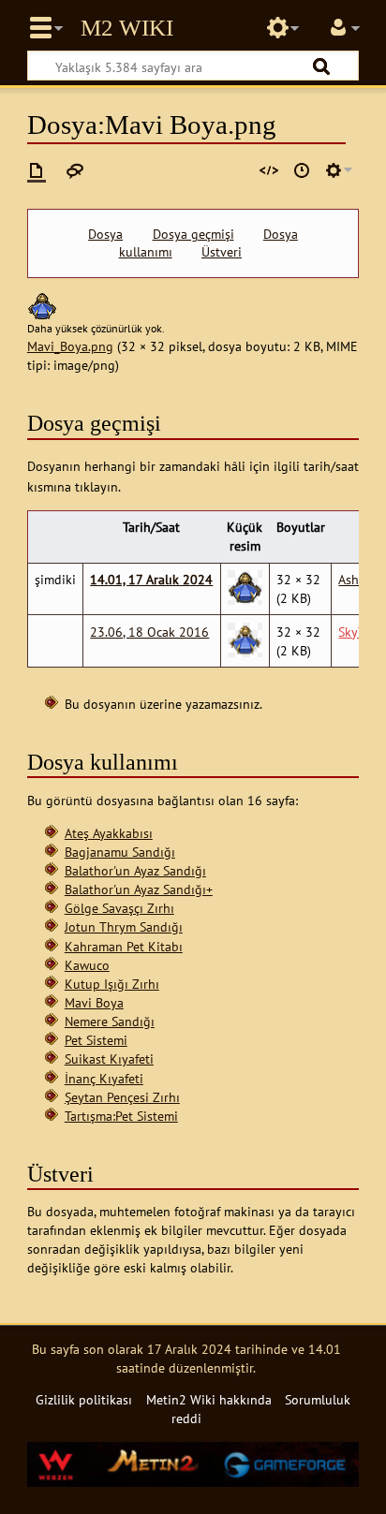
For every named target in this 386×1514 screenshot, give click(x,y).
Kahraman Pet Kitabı (124, 946)
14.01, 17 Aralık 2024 (151, 579)
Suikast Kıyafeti (109, 1058)
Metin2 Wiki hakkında (209, 1399)
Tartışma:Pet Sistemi (121, 1115)
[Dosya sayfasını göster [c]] (36, 170)
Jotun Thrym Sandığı (124, 926)
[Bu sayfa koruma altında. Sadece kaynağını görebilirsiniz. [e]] (269, 170)
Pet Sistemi (96, 1040)
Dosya (105, 234)
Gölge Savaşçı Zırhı (119, 908)
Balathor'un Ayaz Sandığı (135, 870)
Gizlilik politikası (84, 1399)
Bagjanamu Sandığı (120, 851)
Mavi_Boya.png (70, 346)
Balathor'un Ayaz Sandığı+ (139, 889)
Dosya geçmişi (193, 234)
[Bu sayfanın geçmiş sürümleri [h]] (301, 170)
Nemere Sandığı (110, 1021)
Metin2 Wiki (127, 28)
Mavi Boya (94, 1002)
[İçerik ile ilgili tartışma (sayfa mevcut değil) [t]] (75, 170)
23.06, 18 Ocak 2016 (149, 631)
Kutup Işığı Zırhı (112, 983)
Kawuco (87, 965)
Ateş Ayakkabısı (109, 833)
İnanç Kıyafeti (104, 1078)
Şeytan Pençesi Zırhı (122, 1097)
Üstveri (221, 251)
